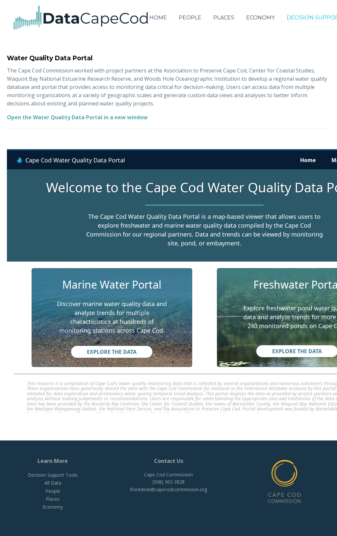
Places (223, 17)
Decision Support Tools (53, 475)
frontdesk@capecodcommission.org (168, 489)
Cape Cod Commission (168, 474)
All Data (52, 483)
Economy (260, 17)
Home (158, 17)
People (190, 17)
